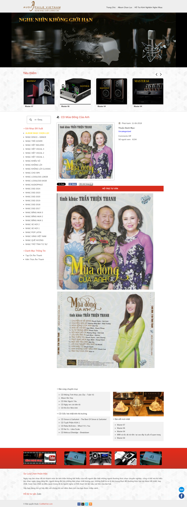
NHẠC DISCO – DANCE (35, 137)
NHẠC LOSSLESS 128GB (36, 177)
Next (161, 74)
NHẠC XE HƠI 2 (32, 224)
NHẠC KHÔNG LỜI (33, 165)
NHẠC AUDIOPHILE (34, 185)
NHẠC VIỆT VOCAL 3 (34, 149)
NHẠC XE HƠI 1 (32, 228)
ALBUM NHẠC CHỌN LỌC (37, 133)
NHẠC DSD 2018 (32, 204)
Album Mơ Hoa (67, 398)
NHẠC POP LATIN (33, 232)
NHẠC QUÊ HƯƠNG (34, 240)
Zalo (39, 494)
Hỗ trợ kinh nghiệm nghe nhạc (148, 7)
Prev (157, 74)
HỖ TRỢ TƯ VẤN (110, 188)
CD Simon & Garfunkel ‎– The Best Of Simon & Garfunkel (83, 419)
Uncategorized (124, 131)
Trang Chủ (111, 7)
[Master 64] (111, 91)
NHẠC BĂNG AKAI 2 (34, 216)
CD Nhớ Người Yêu (69, 401)
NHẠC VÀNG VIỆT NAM (35, 236)
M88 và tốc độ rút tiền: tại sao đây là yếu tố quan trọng (139, 435)
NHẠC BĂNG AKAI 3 (34, 212)
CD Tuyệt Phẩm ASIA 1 (70, 423)
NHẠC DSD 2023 (32, 193)
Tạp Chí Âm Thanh (33, 255)
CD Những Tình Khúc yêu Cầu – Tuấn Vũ (77, 395)
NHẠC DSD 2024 (32, 189)
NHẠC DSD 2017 (32, 208)
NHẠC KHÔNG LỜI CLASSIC (38, 169)
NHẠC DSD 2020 (32, 196)
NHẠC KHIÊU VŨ (32, 161)
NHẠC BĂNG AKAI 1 (34, 220)
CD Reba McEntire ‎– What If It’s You (75, 426)
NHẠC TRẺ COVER (33, 141)
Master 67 (29, 106)
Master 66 (65, 106)
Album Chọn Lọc (125, 7)
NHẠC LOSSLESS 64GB (36, 181)
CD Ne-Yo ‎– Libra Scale (70, 429)
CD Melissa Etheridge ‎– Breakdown (75, 432)
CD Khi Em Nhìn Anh (69, 408)
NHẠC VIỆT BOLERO (34, 145)
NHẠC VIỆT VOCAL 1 (34, 157)
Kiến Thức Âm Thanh (34, 259)
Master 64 (102, 106)
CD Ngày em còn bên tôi (70, 405)
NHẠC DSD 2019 (32, 200)
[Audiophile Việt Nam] (41, 6)
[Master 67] (39, 91)
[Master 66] (75, 91)
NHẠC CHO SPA (32, 173)
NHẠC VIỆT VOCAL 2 (34, 153)
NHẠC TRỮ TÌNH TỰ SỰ (36, 244)
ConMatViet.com (46, 504)
